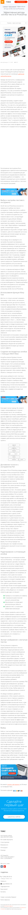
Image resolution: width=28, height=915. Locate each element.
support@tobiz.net (7, 884)
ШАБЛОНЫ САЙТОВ (14, 817)
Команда (3, 850)
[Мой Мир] (18, 790)
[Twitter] (15, 790)
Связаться (3, 881)
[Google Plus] (22, 790)
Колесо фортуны (5, 900)
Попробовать (21, 2)
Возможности (4, 845)
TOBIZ (8, 2)
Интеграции (4, 847)
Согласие (3, 909)
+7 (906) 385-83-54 (7, 876)
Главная (5, 6)
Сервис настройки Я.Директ (8, 897)
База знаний (12, 6)
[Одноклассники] (17, 790)
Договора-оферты (8, 906)
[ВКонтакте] (14, 790)
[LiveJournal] (20, 790)
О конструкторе (5, 842)
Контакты (3, 892)
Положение (22, 907)
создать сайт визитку (13, 784)
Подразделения (5, 886)
